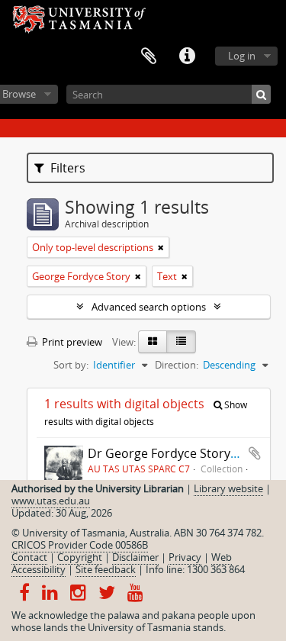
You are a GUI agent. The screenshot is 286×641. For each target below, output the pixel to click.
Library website (228, 488)
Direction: (176, 365)
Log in (241, 56)
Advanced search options (149, 307)
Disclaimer (135, 557)
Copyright (79, 557)
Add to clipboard (254, 453)
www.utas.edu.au (50, 500)
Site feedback (106, 569)
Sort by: (70, 365)
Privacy (185, 557)
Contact (29, 557)
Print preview (71, 342)
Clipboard (149, 56)
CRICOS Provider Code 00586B (79, 545)
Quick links (187, 56)
